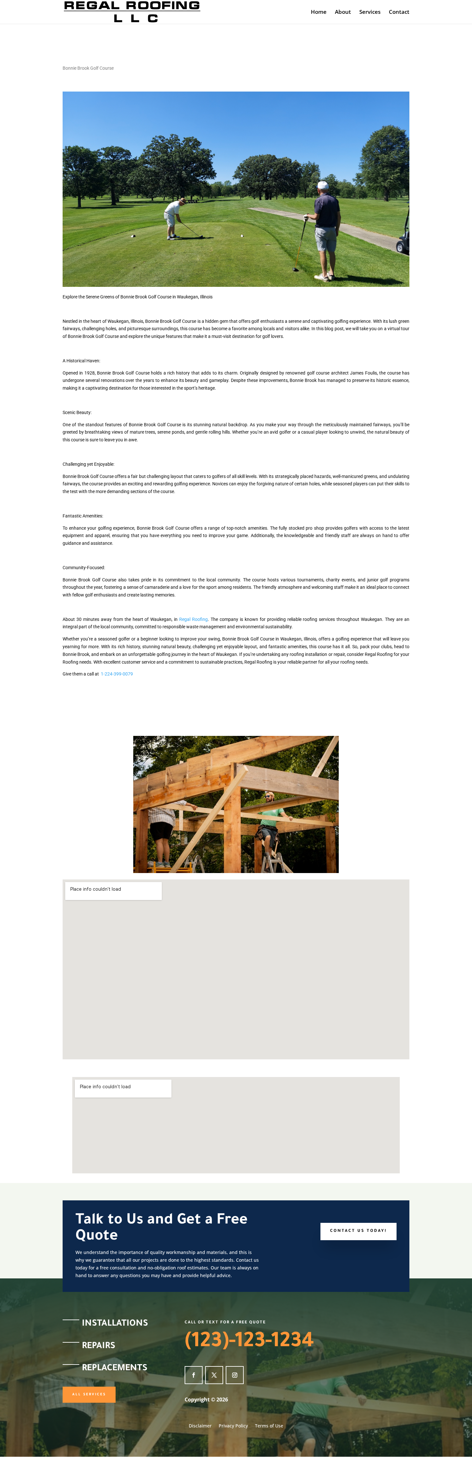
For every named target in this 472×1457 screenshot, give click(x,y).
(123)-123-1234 (249, 1343)
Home (319, 12)
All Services (89, 1395)
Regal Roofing (193, 619)
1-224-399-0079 (117, 673)
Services (369, 12)
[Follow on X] (214, 1375)
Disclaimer (200, 1426)
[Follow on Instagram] (235, 1375)
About (343, 12)
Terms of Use (269, 1426)
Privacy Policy (233, 1426)
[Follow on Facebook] (194, 1375)
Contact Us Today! (358, 1231)
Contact (399, 12)
